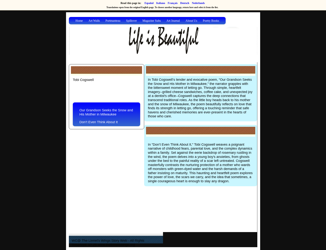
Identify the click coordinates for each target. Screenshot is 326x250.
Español (149, 3)
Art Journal (173, 20)
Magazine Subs (151, 20)
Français (173, 3)
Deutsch (184, 3)
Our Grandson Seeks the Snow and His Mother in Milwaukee (106, 112)
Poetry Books (211, 20)
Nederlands (198, 3)
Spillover (131, 20)
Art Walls (94, 20)
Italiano (160, 3)
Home (79, 20)
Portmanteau (112, 20)
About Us (191, 20)
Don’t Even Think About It (98, 122)
